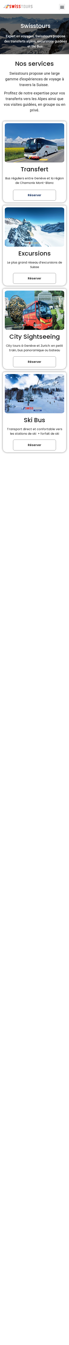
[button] (62, 7)
